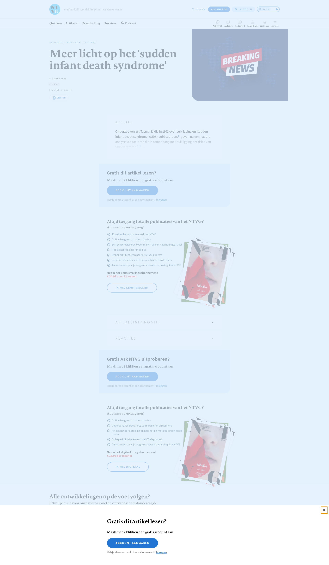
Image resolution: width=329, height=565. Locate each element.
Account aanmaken (132, 543)
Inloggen (161, 552)
